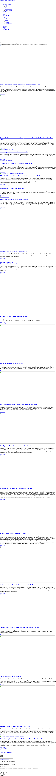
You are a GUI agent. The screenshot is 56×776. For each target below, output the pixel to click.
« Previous (2, 323)
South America (8, 10)
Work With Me (6, 15)
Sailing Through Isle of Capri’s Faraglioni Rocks (13, 251)
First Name (2, 770)
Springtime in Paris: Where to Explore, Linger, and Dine (16, 488)
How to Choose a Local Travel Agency (10, 676)
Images (4, 12)
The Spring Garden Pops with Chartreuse (11, 363)
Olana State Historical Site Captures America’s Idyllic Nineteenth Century (20, 84)
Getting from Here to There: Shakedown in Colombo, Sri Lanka (18, 585)
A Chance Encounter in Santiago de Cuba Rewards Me (8, 263)
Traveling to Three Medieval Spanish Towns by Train (15, 726)
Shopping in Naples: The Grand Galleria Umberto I (14, 316)
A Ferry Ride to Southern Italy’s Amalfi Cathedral (14, 199)
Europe (7, 7)
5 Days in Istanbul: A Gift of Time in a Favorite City (14, 533)
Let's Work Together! (6, 752)
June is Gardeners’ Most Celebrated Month (12, 188)
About (4, 2)
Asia (6, 6)
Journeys (5, 11)
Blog (4, 14)
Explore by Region (7, 4)
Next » (6, 323)
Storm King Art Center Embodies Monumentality (14, 152)
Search (1, 755)
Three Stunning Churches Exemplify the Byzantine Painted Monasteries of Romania (23, 738)
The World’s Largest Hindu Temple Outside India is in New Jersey (18, 404)
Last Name (2, 772)
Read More (2, 94)
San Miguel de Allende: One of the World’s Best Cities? (15, 446)
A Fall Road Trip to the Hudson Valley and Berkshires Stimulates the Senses (21, 176)
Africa (6, 5)
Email (1, 773)
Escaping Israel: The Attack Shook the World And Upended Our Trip (19, 627)
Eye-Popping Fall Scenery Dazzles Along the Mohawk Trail (16, 163)
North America (8, 9)
